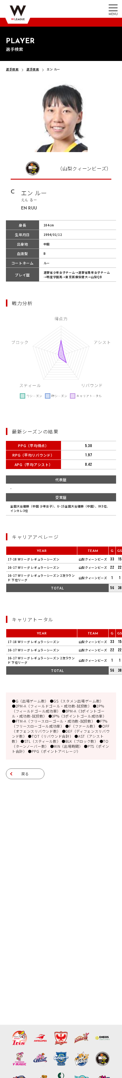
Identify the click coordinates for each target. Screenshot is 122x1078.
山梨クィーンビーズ (93, 559)
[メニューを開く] (113, 7)
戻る (25, 773)
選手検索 (12, 69)
